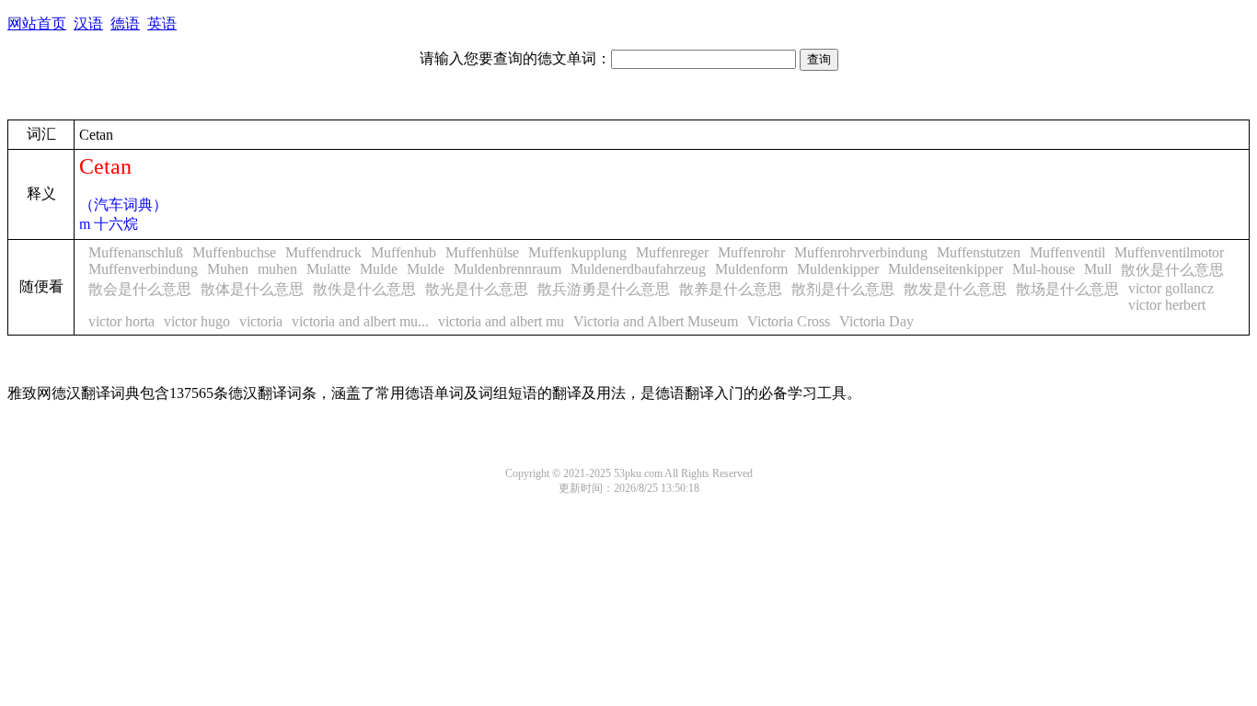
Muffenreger (672, 252)
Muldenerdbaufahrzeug (638, 269)
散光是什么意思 (476, 289)
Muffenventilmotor (1169, 252)
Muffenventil (1067, 252)
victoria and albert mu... (360, 321)
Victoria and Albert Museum (655, 321)
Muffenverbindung (143, 269)
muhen (277, 269)
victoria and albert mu (501, 321)
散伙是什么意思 (1172, 270)
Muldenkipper (838, 269)
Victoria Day (876, 321)
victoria (261, 321)
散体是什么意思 (252, 289)
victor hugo (197, 321)
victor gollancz (1171, 288)
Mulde (379, 269)
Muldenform (751, 269)
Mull (1098, 269)
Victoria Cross (788, 321)
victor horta (121, 321)
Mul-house (1043, 269)
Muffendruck (323, 252)
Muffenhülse (482, 252)
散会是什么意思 (139, 289)
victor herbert (1166, 305)
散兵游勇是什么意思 (603, 289)
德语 (125, 23)
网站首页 (36, 23)
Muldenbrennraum (507, 269)
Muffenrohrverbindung (861, 252)
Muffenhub (403, 252)
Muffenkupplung (577, 252)
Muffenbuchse (234, 252)
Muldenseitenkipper (945, 269)
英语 (162, 23)
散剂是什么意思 (842, 289)
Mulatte (328, 269)
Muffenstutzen (979, 252)
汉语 (88, 23)
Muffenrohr (751, 252)
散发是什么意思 (955, 289)
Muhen (227, 269)
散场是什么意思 (1067, 289)
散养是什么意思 (730, 289)
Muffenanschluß (135, 252)
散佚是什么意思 (364, 289)
